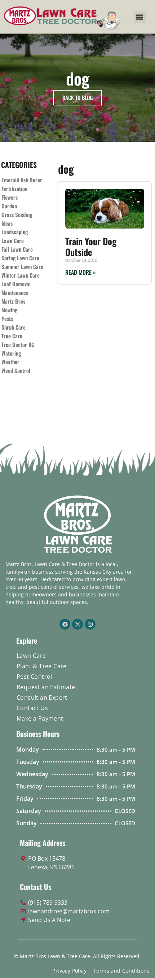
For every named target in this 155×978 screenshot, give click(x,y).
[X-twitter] (77, 624)
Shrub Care (13, 327)
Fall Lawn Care (17, 249)
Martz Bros (13, 301)
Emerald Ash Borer (21, 180)
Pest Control (34, 676)
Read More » (80, 272)
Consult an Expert (42, 697)
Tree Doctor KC (17, 344)
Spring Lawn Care (20, 258)
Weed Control (15, 370)
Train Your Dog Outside (90, 246)
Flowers (9, 197)
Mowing (9, 310)
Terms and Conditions (121, 970)
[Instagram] (90, 624)
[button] (140, 17)
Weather (10, 362)
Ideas (7, 223)
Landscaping (14, 232)
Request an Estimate (46, 687)
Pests (7, 318)
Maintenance (14, 292)
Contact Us (32, 708)
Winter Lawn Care (20, 275)
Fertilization (14, 188)
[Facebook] (64, 624)
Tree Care (11, 336)
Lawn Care (12, 240)
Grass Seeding (16, 214)
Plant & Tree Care (42, 666)
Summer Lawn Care (22, 266)
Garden (9, 206)
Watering (11, 353)
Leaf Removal (16, 284)
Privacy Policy (69, 970)
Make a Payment (40, 718)
